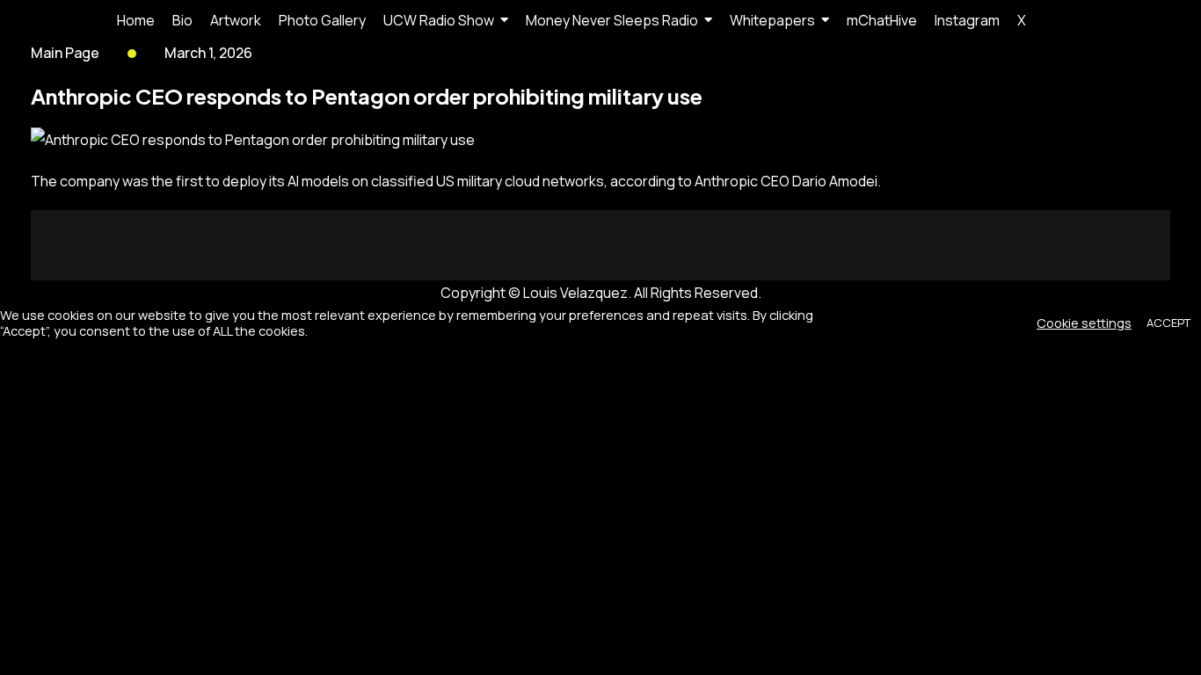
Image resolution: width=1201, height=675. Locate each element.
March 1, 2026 (208, 52)
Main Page (65, 52)
